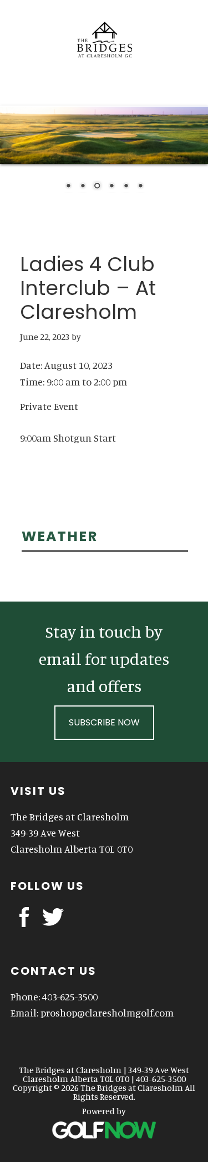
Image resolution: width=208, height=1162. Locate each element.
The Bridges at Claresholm (104, 33)
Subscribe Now (104, 722)
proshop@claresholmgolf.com (107, 1012)
